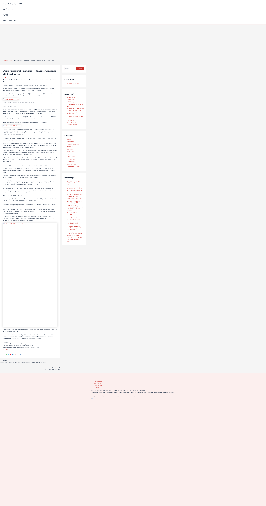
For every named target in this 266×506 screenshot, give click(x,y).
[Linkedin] (13, 354)
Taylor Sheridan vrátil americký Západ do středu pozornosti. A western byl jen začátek (75, 233)
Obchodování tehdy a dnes (74, 198)
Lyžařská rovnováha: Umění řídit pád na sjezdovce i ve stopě (74, 239)
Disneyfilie (70, 149)
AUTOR (5, 15)
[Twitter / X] (18, 354)
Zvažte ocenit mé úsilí (73, 83)
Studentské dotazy (72, 164)
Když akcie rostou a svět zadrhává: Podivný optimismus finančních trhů (75, 227)
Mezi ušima (70, 146)
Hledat (80, 68)
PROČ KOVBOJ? (9, 9)
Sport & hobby (71, 151)
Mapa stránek (97, 383)
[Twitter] (8, 354)
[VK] (20, 354)
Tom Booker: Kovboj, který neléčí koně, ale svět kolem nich (74, 183)
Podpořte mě (97, 387)
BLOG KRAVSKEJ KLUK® (12, 4)
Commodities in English (73, 166)
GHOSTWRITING (9, 21)
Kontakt (5, 349)
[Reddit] (15, 354)
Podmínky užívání (98, 385)
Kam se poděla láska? (73, 217)
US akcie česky (71, 161)
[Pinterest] (10, 354)
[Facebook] (3, 354)
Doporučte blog (98, 381)
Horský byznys (6, 77)
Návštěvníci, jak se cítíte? (73, 102)
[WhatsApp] (6, 354)
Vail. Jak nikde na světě (73, 219)
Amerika (69, 154)
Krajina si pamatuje (72, 120)
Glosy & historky (71, 156)
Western (69, 139)
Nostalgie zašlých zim (73, 144)
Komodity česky (71, 159)
